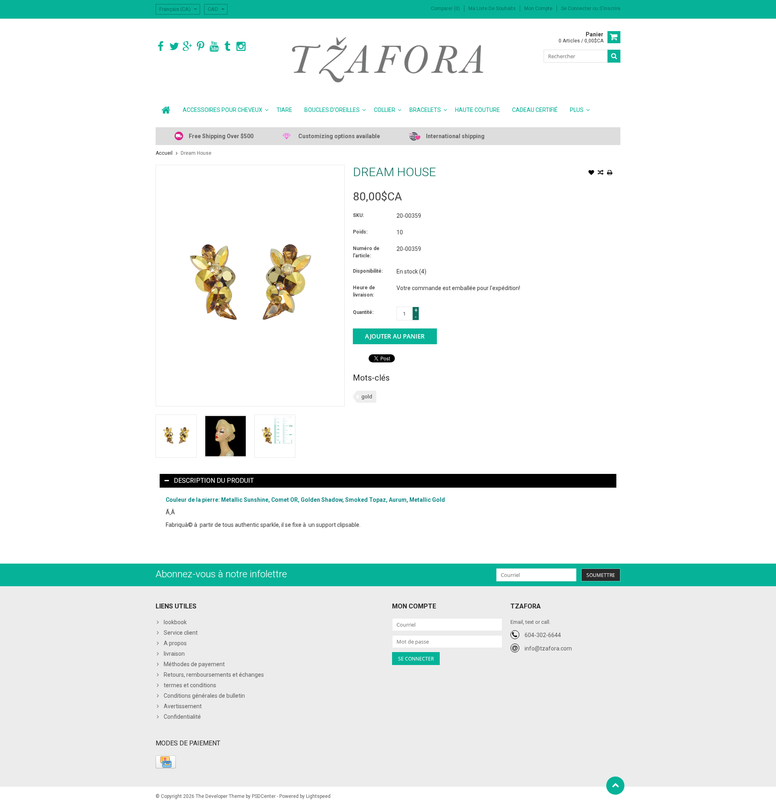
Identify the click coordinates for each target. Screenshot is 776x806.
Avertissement (183, 706)
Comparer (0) (445, 8)
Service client (181, 632)
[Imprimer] (610, 173)
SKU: (358, 215)
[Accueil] (166, 110)
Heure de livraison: (364, 291)
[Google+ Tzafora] (187, 46)
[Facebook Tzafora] (161, 46)
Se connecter (577, 8)
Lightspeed (318, 796)
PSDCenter (264, 796)
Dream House (196, 153)
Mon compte (538, 8)
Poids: (360, 232)
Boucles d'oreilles (332, 110)
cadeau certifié (535, 110)
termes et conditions (190, 685)
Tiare (284, 110)
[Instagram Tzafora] (241, 46)
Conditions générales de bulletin (204, 695)
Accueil (164, 153)
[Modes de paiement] (166, 761)
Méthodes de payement (194, 664)
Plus (577, 110)
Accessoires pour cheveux (222, 110)
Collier (384, 110)
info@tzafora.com (548, 648)
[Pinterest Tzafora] (201, 46)
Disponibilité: (368, 271)
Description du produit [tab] (214, 480)
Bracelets (425, 110)
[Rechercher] (613, 56)
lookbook (175, 622)
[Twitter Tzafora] (174, 46)
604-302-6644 (543, 635)
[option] (176, 436)
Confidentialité (182, 716)
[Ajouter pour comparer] (600, 173)
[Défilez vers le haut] (615, 786)
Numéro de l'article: (366, 252)
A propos (175, 643)
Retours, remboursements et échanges (214, 674)
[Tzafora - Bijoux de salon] (388, 59)
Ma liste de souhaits (492, 8)
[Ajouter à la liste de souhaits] (591, 173)
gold (366, 397)
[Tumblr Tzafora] (227, 46)
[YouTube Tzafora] (214, 46)
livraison (174, 653)
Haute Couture (477, 110)
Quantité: (363, 312)
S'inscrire (609, 8)
